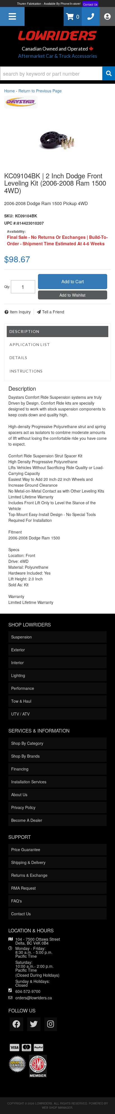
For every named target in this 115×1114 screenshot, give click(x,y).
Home (9, 90)
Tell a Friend (53, 311)
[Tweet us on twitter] (33, 1024)
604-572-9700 (27, 991)
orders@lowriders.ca (33, 998)
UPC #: (10, 223)
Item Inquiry (20, 311)
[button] (57, 73)
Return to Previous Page (40, 90)
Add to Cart (72, 281)
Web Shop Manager (57, 1108)
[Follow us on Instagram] (50, 1024)
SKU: (9, 216)
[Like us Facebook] (16, 1024)
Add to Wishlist (72, 295)
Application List (29, 344)
